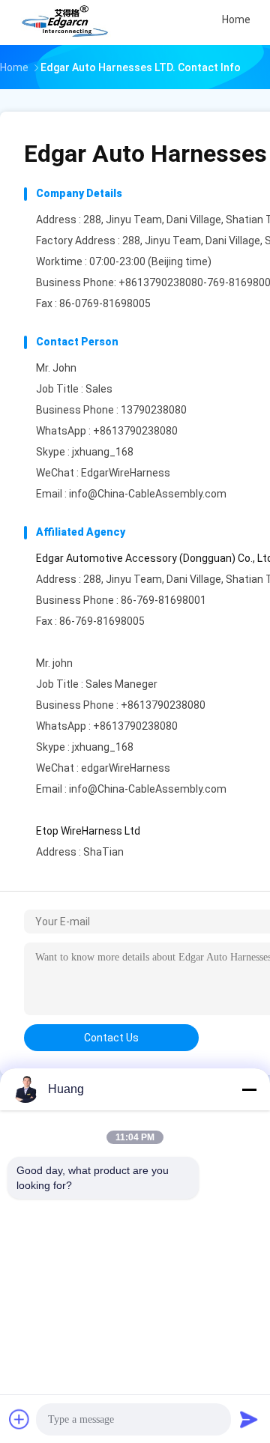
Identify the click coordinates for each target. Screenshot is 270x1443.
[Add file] (19, 1419)
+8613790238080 (135, 431)
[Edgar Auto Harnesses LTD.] (66, 22)
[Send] (249, 1419)
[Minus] (249, 1089)
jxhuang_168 (103, 452)
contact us (111, 1038)
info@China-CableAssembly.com (147, 494)
